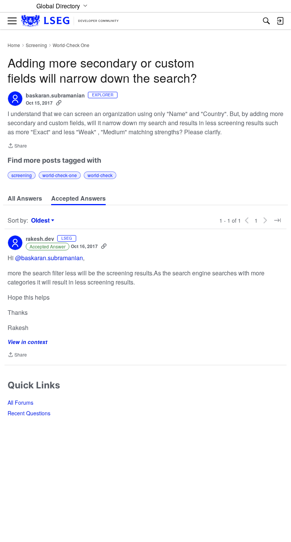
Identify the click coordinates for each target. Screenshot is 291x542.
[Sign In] (280, 21)
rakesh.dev (40, 239)
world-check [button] (100, 175)
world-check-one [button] (59, 175)
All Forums (20, 402)
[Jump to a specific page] (277, 220)
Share (17, 146)
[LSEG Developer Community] (70, 21)
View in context (27, 342)
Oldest (41, 220)
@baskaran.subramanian (49, 257)
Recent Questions (29, 413)
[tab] (25, 198)
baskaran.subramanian (55, 95)
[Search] (266, 21)
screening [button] (21, 175)
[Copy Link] (58, 102)
